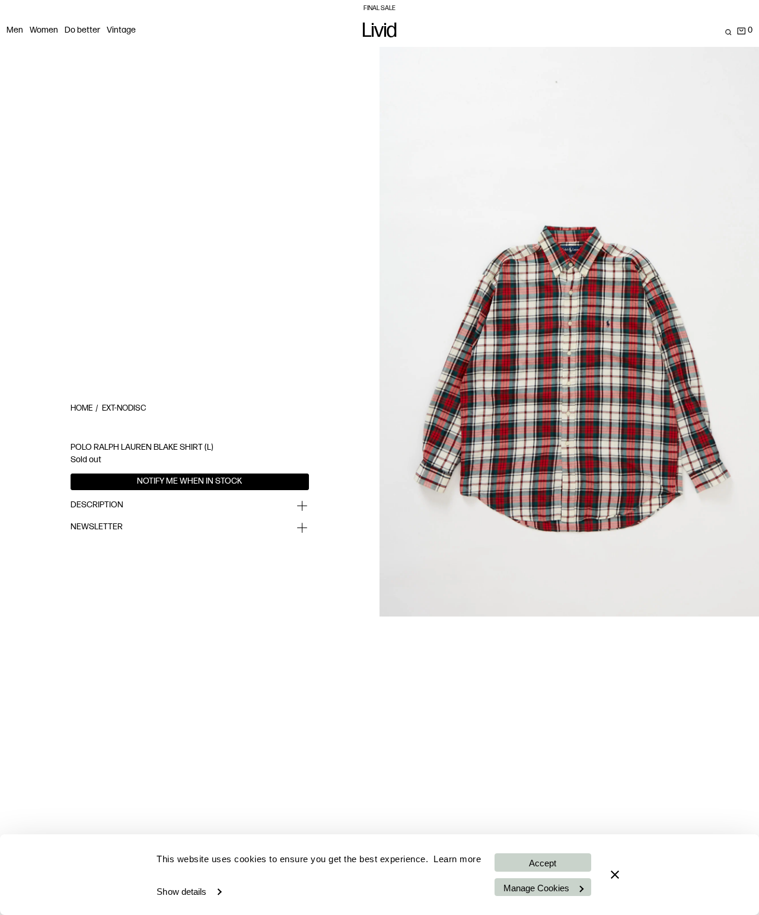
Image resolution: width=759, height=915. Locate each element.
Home (82, 408)
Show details (181, 892)
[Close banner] (615, 874)
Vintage (121, 30)
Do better (82, 30)
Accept (542, 863)
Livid (379, 32)
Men (15, 30)
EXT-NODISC (124, 408)
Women (44, 30)
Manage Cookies (536, 888)
